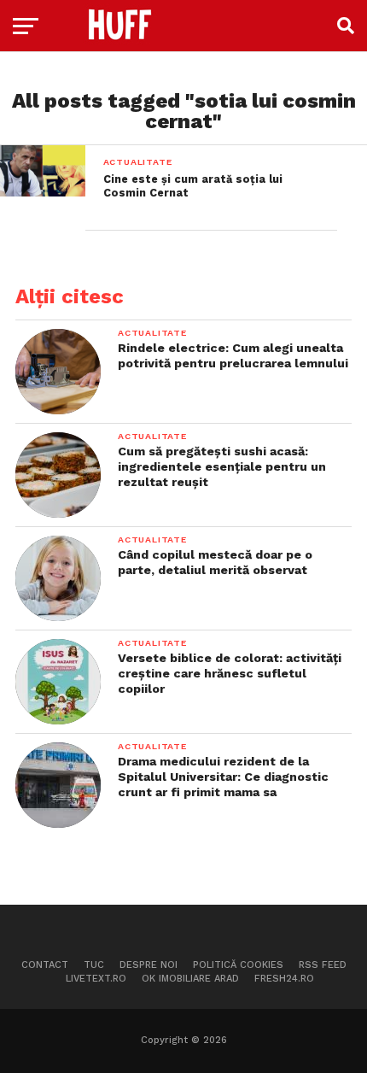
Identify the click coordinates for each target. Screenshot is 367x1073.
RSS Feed (323, 964)
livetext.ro (96, 978)
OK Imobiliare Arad (190, 978)
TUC (94, 964)
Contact (44, 964)
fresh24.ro (284, 978)
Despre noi (148, 964)
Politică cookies (238, 964)
